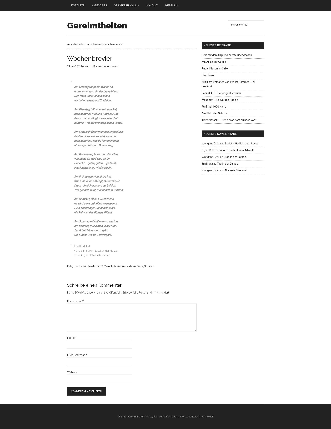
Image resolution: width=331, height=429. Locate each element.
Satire (140, 266)
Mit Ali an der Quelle (214, 61)
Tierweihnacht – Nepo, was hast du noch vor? (229, 120)
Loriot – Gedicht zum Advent (242, 143)
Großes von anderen (125, 266)
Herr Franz (208, 75)
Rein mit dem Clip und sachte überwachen (227, 55)
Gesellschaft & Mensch (100, 266)
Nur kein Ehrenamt (236, 170)
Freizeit (83, 266)
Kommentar (75, 301)
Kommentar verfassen (105, 66)
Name (72, 337)
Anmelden (208, 416)
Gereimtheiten (97, 25)
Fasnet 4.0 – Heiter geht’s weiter (221, 93)
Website (72, 372)
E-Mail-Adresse (77, 355)
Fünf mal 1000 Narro (214, 106)
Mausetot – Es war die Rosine (220, 100)
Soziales (149, 266)
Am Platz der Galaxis (214, 113)
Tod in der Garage (235, 157)
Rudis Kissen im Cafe (215, 68)
